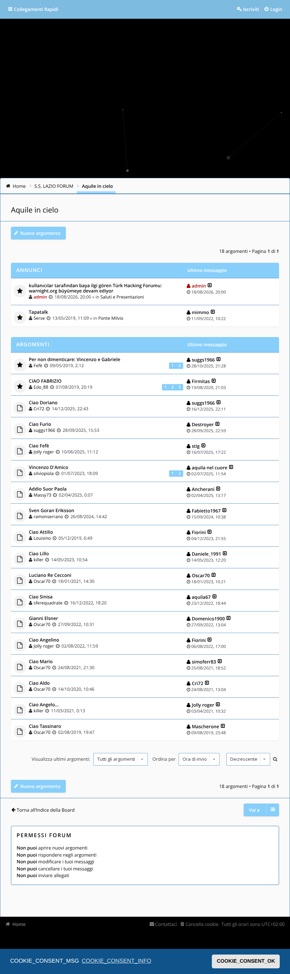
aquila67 (201, 597)
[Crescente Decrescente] (247, 759)
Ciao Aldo (39, 683)
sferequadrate (48, 603)
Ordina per (164, 759)
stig (195, 446)
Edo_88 (41, 387)
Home (19, 924)
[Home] (14, 151)
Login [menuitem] (276, 9)
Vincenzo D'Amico (48, 467)
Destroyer (203, 424)
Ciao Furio (40, 424)
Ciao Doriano (43, 403)
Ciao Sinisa (41, 597)
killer (39, 560)
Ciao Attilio (41, 532)
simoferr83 (204, 662)
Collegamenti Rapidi (36, 9)
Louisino (42, 538)
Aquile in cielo (34, 210)
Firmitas (201, 381)
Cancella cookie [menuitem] (202, 924)
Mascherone (205, 726)
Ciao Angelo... (44, 705)
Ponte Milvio (110, 318)
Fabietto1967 (206, 511)
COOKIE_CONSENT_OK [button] (246, 961)
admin (40, 297)
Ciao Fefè (39, 446)
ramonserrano (48, 517)
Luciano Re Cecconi (50, 575)
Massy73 (42, 495)
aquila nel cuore (209, 467)
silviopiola (44, 473)
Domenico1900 (208, 618)
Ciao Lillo (39, 554)
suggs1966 (203, 359)
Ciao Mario (41, 662)
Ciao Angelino (44, 640)
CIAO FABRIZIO (45, 381)
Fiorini (199, 532)
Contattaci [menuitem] (166, 924)
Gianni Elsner (43, 618)
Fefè (38, 366)
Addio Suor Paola (48, 489)
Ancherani (203, 489)
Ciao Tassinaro (45, 726)
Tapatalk (38, 312)
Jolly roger (44, 452)
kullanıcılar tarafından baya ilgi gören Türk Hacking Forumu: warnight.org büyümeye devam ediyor (95, 288)
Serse (39, 318)
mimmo (200, 312)
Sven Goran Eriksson (51, 511)
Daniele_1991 (206, 554)
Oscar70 (42, 581)
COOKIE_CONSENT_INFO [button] (116, 961)
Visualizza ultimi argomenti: (61, 759)
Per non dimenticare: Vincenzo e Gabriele (74, 360)
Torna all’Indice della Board (46, 810)
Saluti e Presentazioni (122, 297)
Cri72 (39, 409)
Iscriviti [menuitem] (251, 9)
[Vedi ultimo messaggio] (210, 286)
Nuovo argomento (40, 233)
